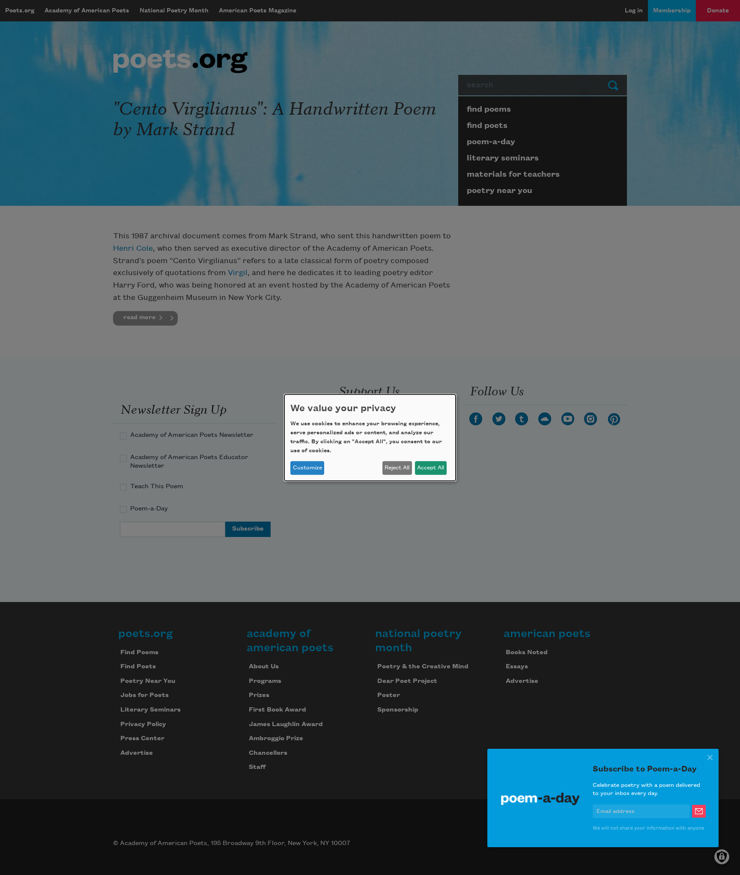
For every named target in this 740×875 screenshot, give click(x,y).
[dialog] (370, 437)
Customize (307, 468)
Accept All (430, 468)
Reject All (397, 468)
